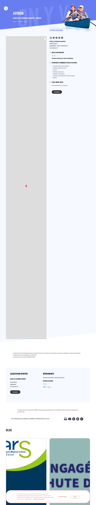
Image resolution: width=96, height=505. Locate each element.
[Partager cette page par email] (53, 38)
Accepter (75, 496)
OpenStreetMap (31, 338)
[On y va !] (6, 3)
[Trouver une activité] (6, 15)
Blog (9, 430)
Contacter (57, 92)
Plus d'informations (62, 496)
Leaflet (25, 338)
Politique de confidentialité (39, 499)
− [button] (44, 40)
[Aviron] (26, 186)
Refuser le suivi (28, 499)
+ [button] (44, 38)
